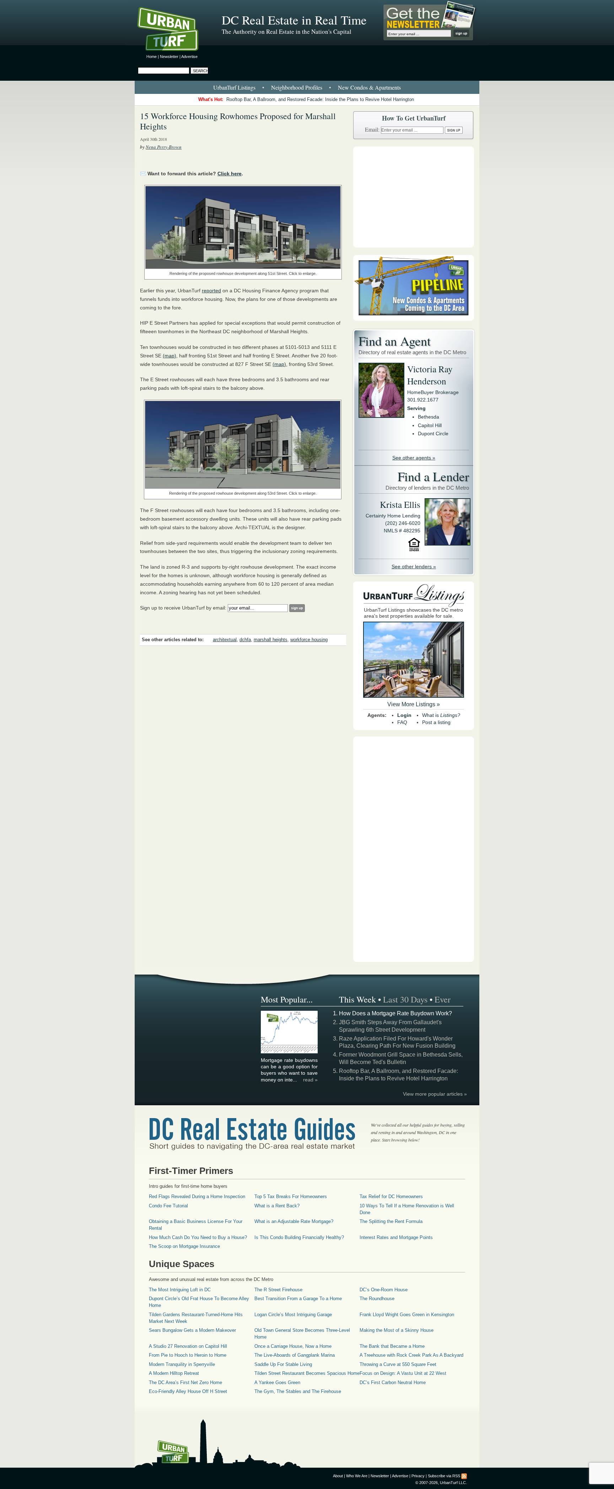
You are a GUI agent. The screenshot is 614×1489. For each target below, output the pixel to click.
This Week (357, 999)
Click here (229, 173)
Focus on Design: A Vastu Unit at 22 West (403, 1373)
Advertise (189, 56)
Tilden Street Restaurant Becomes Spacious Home (307, 1373)
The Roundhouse (377, 1298)
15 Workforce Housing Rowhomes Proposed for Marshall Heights (238, 121)
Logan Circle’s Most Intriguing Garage (293, 1314)
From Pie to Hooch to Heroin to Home (187, 1355)
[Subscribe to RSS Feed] (464, 1476)
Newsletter (169, 56)
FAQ (402, 722)
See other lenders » (414, 566)
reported (211, 290)
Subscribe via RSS (444, 1476)
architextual (225, 639)
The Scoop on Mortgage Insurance (184, 1246)
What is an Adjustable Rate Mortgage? (293, 1221)
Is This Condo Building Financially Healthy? (299, 1237)
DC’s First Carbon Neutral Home (393, 1382)
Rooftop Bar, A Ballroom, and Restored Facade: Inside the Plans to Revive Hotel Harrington (320, 99)
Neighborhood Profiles (296, 87)
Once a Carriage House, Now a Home (293, 1346)
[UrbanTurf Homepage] (173, 30)
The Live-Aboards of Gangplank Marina (294, 1355)
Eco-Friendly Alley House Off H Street (188, 1391)
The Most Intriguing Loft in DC (180, 1289)
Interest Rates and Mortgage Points (396, 1237)
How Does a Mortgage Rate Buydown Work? (395, 1013)
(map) (169, 355)
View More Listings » (413, 704)
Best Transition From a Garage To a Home (298, 1298)
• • (307, 87)
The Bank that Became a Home (392, 1346)
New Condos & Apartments (369, 87)
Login (404, 715)
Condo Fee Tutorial (168, 1205)
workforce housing (309, 639)
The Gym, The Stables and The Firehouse (297, 1391)
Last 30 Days (405, 999)
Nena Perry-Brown (164, 147)
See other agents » (413, 458)
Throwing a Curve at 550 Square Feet (398, 1364)
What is (441, 715)
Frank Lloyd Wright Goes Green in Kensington (407, 1314)
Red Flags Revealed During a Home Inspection (197, 1196)
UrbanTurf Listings (234, 87)
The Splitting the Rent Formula (391, 1221)
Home (151, 56)
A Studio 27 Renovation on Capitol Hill (188, 1346)
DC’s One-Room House (384, 1289)
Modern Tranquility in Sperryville (182, 1364)
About (338, 1476)
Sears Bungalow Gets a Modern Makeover (192, 1330)
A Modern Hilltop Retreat (174, 1373)
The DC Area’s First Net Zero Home (185, 1382)
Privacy (418, 1476)
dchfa (245, 639)
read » (310, 1080)
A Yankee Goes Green (277, 1382)
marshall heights (270, 639)
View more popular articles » (435, 1094)
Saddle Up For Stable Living (283, 1364)
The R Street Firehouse (278, 1289)
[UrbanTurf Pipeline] (413, 319)
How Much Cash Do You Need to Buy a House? (198, 1237)
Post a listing (436, 722)
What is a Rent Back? (277, 1205)
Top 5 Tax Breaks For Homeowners (290, 1196)
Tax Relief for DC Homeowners (391, 1196)
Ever (443, 999)
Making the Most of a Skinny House (396, 1330)
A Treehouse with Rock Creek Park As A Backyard (411, 1355)
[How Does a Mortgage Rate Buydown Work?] (289, 1052)
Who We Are (356, 1476)
